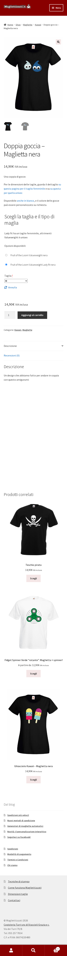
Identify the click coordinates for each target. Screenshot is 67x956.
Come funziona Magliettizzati (24, 887)
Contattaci (14, 900)
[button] (58, 42)
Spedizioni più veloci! (18, 815)
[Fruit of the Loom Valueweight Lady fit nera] (29, 264)
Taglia (8, 275)
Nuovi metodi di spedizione (21, 820)
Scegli (33, 578)
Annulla (12, 287)
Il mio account (11, 950)
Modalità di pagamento (19, 854)
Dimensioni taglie (18, 894)
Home (10, 24)
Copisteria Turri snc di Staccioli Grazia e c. (26, 924)
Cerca (33, 950)
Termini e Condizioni (17, 859)
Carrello (52, 947)
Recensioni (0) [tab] (12, 355)
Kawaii (38, 24)
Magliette (27, 24)
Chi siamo (12, 865)
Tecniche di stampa (18, 881)
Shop (18, 24)
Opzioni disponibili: (15, 245)
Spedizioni (12, 848)
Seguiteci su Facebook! (19, 837)
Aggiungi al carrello (32, 315)
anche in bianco (25, 200)
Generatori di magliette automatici (25, 826)
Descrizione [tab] (10, 345)
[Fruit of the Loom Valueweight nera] (25, 255)
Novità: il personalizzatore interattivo (26, 831)
